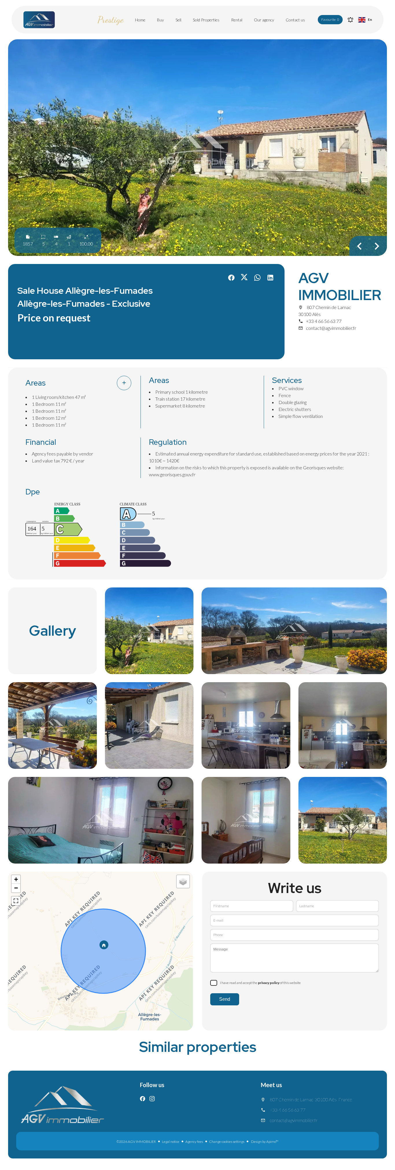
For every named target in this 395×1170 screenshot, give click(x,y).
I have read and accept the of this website (260, 983)
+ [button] (16, 879)
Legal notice (170, 1141)
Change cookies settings (226, 1141)
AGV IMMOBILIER (339, 286)
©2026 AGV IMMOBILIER (136, 1141)
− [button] (16, 888)
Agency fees (194, 1141)
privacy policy (268, 983)
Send (224, 999)
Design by (264, 1141)
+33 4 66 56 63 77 (324, 321)
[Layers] (183, 881)
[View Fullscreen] (16, 900)
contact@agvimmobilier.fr (331, 328)
